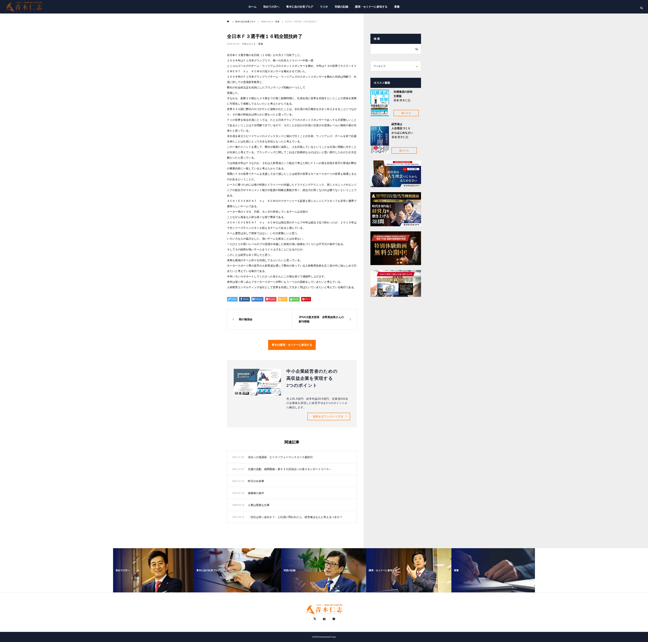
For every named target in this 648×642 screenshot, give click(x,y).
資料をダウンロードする (328, 416)
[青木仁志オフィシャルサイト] (23, 6)
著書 (397, 6)
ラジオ (324, 6)
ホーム (252, 6)
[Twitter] (314, 619)
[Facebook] (324, 619)
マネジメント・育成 (252, 44)
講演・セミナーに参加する (371, 6)
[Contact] (333, 619)
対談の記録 (341, 6)
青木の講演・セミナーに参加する (292, 344)
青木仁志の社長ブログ (299, 6)
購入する (406, 113)
